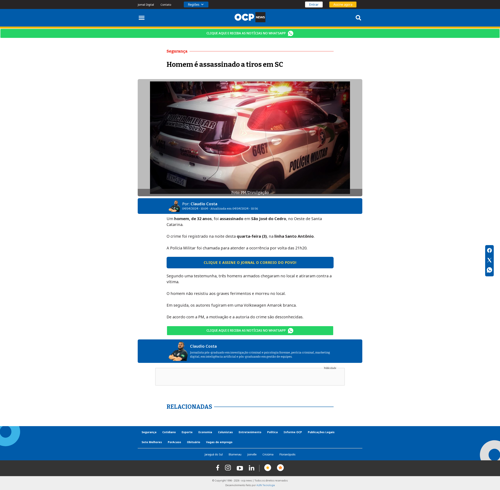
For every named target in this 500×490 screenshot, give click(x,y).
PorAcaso (174, 442)
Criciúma (267, 454)
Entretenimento (250, 432)
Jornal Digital (146, 4)
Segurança (149, 432)
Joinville (252, 454)
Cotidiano (169, 432)
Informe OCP (293, 432)
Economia (205, 432)
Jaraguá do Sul (213, 454)
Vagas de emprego (219, 442)
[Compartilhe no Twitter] (489, 260)
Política (272, 432)
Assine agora (342, 4)
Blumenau (235, 454)
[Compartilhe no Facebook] (489, 250)
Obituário (193, 442)
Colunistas (225, 432)
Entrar (314, 4)
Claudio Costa (204, 203)
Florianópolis (287, 454)
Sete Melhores (152, 442)
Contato (166, 4)
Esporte (187, 432)
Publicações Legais (321, 432)
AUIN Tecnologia (265, 485)
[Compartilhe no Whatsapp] (489, 270)
